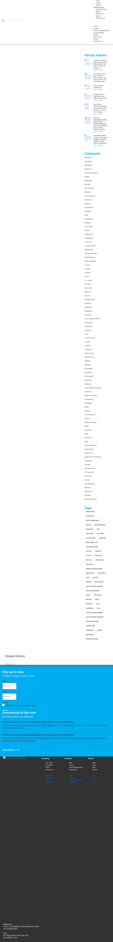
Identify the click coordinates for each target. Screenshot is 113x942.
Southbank (88, 461)
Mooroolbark (89, 376)
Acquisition (88, 161)
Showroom (88, 438)
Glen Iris (87, 292)
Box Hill (87, 184)
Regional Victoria (90, 422)
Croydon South (90, 246)
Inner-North (89, 322)
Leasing (87, 345)
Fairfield (87, 269)
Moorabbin (88, 372)
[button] (100, 23)
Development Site (91, 253)
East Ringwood (90, 257)
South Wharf (89, 449)
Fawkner (88, 273)
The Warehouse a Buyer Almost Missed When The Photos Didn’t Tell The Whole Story (37, 735)
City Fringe (88, 226)
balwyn (88, 525)
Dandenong (89, 249)
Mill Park (88, 365)
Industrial (88, 315)
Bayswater (88, 180)
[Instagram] (79, 789)
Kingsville (88, 330)
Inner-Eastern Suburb (92, 319)
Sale (98, 1)
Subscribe (5, 710)
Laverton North (90, 338)
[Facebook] (72, 789)
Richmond (88, 430)
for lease (98, 555)
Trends (87, 480)
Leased (87, 342)
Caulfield (88, 211)
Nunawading (89, 399)
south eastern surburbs (94, 617)
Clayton (87, 230)
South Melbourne (91, 445)
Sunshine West (90, 468)
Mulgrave (88, 384)
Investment (88, 326)
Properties (49, 765)
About (98, 12)
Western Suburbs (91, 499)
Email (4, 692)
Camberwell (89, 207)
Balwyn (87, 177)
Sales (87, 434)
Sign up (5, 702)
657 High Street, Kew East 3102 (15, 935)
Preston (87, 418)
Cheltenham (89, 219)
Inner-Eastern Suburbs (94, 568)
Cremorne (88, 242)
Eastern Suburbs (90, 261)
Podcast (87, 411)
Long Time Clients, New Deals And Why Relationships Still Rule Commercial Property (37, 722)
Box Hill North (89, 188)
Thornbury (88, 476)
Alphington (88, 165)
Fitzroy (87, 276)
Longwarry (88, 349)
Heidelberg (88, 311)
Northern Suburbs (91, 395)
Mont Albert (89, 368)
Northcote (88, 392)
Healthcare (88, 307)
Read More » (5, 732)
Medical (87, 361)
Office (87, 407)
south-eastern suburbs (94, 612)
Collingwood (89, 238)
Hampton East (90, 299)
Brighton (87, 192)
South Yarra (89, 453)
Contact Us (100, 18)
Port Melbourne (90, 414)
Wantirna (88, 487)
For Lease (88, 280)
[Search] (105, 45)
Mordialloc (88, 380)
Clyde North (89, 234)
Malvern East (89, 353)
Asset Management (101, 30)
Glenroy (87, 296)
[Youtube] (85, 789)
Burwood (88, 203)
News (98, 16)
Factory (87, 265)
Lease (98, 3)
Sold (86, 441)
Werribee (88, 495)
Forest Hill (88, 288)
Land (86, 334)
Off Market (88, 403)
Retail (87, 426)
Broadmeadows (90, 196)
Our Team (100, 14)
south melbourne (92, 621)
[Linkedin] (66, 789)
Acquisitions (101, 9)
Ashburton (88, 169)
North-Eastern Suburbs (93, 388)
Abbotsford (88, 157)
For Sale (88, 284)
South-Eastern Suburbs (93, 457)
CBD (86, 215)
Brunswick (88, 200)
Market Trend (89, 357)
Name (4, 681)
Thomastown (89, 472)
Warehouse (89, 491)
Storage (87, 464)
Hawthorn (88, 303)
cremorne (102, 538)
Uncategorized (90, 484)
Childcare (88, 223)
